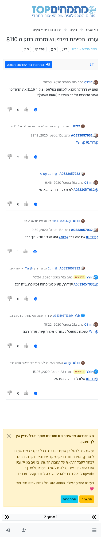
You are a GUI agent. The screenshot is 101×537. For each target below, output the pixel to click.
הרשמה (87, 499)
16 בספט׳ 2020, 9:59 (47, 230)
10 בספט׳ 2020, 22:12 (46, 135)
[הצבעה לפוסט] (26, 110)
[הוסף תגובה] (35, 109)
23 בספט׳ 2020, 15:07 (48, 372)
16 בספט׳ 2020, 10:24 (48, 277)
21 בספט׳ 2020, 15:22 (59, 324)
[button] (94, 530)
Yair (89, 277)
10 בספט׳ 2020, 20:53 (59, 82)
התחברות (69, 499)
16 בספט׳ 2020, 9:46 (60, 182)
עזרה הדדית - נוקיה (84, 49)
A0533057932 (82, 135)
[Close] (8, 436)
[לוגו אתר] (64, 11)
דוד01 (88, 82)
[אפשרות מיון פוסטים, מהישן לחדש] (92, 64)
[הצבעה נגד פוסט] (10, 110)
